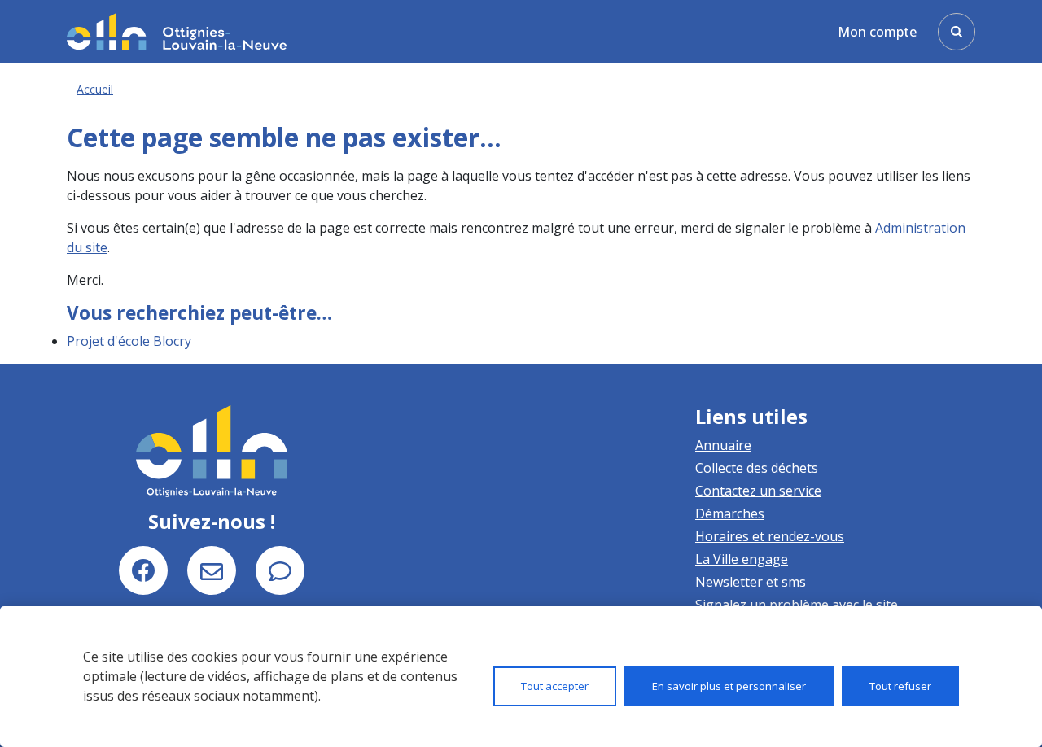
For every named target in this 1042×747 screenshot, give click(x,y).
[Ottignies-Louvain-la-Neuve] (177, 31)
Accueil (95, 89)
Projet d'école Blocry (129, 341)
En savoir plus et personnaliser (729, 686)
